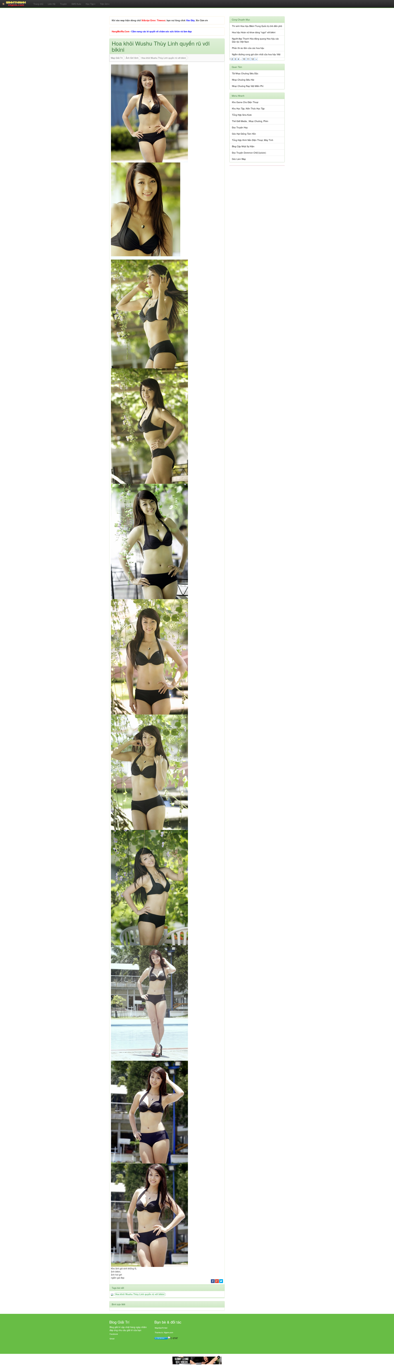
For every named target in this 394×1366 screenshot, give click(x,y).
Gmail (112, 1338)
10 (244, 58)
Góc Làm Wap (239, 158)
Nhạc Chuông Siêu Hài (243, 79)
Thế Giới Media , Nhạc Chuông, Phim (250, 121)
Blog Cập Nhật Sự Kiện (243, 146)
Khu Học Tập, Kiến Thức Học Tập (248, 108)
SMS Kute (76, 3)
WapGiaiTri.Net (161, 1327)
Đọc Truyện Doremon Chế (244, 152)
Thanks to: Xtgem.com (164, 1332)
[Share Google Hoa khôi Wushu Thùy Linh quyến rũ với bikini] (217, 1280)
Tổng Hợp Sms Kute (242, 114)
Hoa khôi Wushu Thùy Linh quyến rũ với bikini (140, 1294)
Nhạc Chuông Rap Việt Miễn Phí (247, 86)
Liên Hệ (51, 3)
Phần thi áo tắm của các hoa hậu (248, 48)
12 (252, 58)
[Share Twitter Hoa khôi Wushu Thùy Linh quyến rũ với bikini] (221, 1280)
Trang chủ (38, 3)
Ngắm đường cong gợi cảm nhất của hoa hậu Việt (256, 54)
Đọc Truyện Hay (240, 127)
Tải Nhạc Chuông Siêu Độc (245, 73)
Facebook (114, 1334)
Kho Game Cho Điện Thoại (245, 102)
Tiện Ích (104, 3)
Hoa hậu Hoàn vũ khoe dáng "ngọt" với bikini (253, 32)
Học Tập (90, 3)
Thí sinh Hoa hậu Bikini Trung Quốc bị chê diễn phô (257, 26)
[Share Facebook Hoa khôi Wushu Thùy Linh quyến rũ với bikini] (213, 1280)
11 (248, 58)
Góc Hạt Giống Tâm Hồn (244, 133)
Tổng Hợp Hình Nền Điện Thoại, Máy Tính (252, 140)
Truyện (63, 3)
